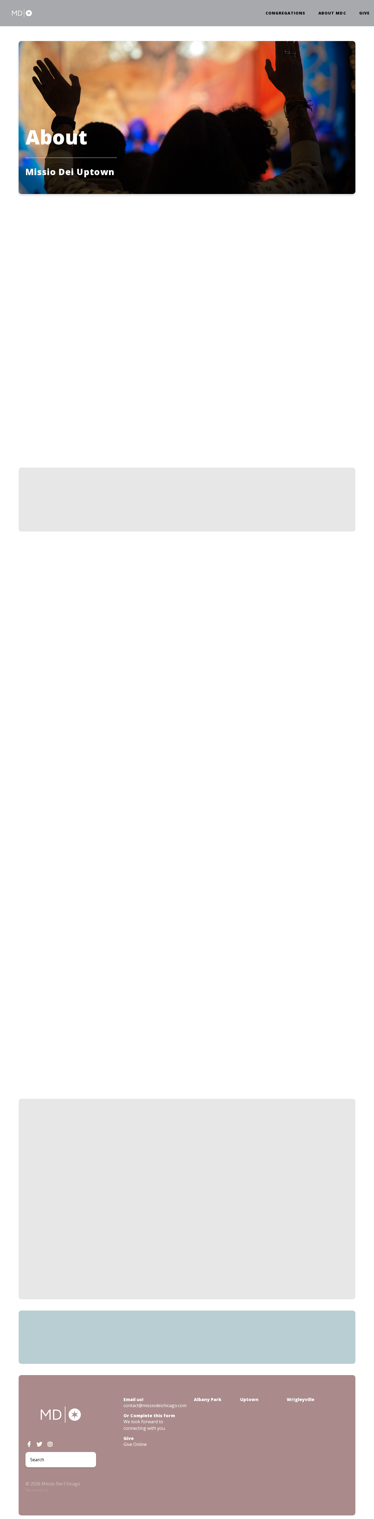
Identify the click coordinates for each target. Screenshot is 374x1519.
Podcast (165, 226)
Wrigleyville (300, 1399)
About (219, 226)
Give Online (135, 1444)
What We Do (193, 226)
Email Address (103, 1147)
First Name (97, 1183)
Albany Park (207, 1399)
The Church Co (36, 1490)
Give (364, 13)
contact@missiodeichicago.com (154, 1405)
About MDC (332, 13)
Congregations (285, 13)
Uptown (142, 226)
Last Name (97, 1219)
